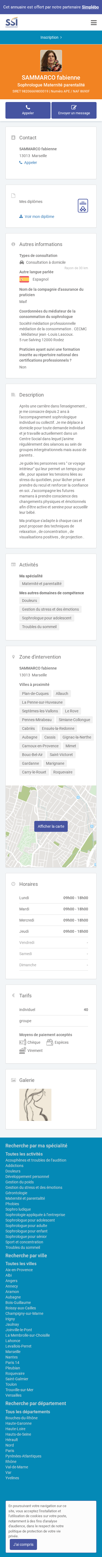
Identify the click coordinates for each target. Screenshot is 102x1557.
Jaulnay (12, 1324)
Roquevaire (14, 1373)
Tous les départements (27, 1411)
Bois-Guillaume (18, 1302)
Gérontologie (16, 1193)
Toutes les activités (24, 1154)
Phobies (12, 1204)
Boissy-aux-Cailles (20, 1308)
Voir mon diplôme (39, 216)
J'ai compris (23, 1544)
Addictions (14, 1165)
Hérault (11, 1440)
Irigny (10, 1319)
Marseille (12, 1351)
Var (8, 1472)
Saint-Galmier (16, 1379)
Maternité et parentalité (25, 1198)
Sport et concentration (24, 1242)
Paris (9, 1450)
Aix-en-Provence (19, 1270)
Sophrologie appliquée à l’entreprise (35, 1215)
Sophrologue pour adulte (26, 1225)
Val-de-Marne (16, 1467)
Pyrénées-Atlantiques (23, 1456)
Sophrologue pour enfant (26, 1231)
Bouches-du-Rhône (21, 1418)
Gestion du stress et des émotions (33, 1187)
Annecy (11, 1286)
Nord (9, 1445)
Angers (11, 1281)
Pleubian (12, 1368)
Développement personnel (27, 1176)
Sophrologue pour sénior (26, 1236)
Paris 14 (12, 1362)
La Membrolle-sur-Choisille (27, 1335)
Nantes (11, 1357)
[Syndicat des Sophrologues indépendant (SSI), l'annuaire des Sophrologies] (11, 22)
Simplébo (90, 7)
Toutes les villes (20, 1263)
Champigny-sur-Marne (24, 1313)
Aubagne (13, 1297)
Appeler (30, 162)
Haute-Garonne (18, 1423)
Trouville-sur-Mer (19, 1390)
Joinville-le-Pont (18, 1330)
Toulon (11, 1384)
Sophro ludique (18, 1209)
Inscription (49, 37)
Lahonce (12, 1341)
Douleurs (12, 1171)
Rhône (10, 1461)
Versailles (13, 1395)
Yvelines (12, 1478)
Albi (8, 1275)
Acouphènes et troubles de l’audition (35, 1160)
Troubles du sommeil (22, 1247)
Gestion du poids (19, 1182)
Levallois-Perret (18, 1346)
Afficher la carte (51, 826)
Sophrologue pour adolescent (30, 1220)
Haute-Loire (15, 1429)
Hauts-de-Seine (18, 1434)
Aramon (12, 1291)
